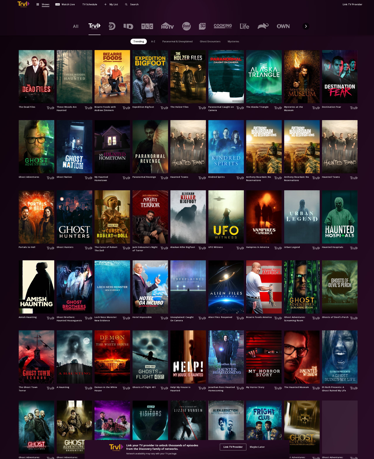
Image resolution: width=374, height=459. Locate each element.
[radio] (75, 26)
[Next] (305, 26)
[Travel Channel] (25, 4)
